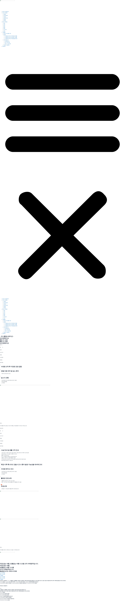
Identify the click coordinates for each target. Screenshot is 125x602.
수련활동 (3, 32)
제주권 (5, 20)
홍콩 (4, 27)
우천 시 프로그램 (8, 43)
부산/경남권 (6, 15)
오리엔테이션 (7, 41)
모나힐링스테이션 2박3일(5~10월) (11, 37)
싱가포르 (5, 29)
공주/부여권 (6, 18)
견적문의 (3, 46)
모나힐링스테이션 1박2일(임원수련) (11, 38)
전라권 (5, 16)
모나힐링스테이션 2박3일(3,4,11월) (11, 323)
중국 (4, 25)
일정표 (5, 34)
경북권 (5, 19)
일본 (4, 23)
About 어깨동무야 (5, 11)
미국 (4, 30)
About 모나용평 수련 (7, 33)
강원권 (5, 14)
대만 (4, 24)
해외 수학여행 (4, 21)
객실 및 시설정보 (6, 332)
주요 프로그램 (7, 42)
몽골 (4, 28)
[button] (62, 173)
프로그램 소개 (6, 39)
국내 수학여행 (4, 12)
